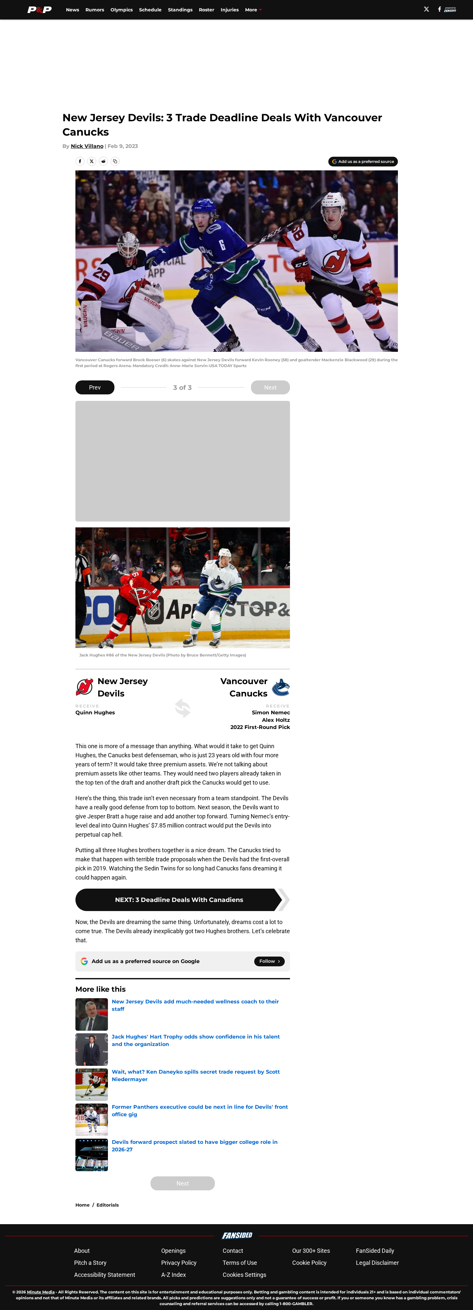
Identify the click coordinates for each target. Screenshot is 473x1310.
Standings (180, 10)
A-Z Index (173, 1274)
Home (82, 1205)
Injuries (230, 10)
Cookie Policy (309, 1262)
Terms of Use (240, 1262)
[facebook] (439, 9)
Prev (95, 387)
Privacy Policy (179, 1262)
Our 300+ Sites (311, 1250)
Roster (206, 10)
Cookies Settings (244, 1274)
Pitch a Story (90, 1262)
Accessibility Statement (104, 1274)
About (82, 1250)
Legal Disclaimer (377, 1262)
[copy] (115, 161)
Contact (233, 1250)
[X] (426, 9)
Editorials (108, 1205)
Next (270, 387)
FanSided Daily (375, 1250)
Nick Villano (87, 146)
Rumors (94, 10)
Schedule (150, 10)
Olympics (122, 10)
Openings (173, 1250)
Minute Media (41, 1292)
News (72, 10)
